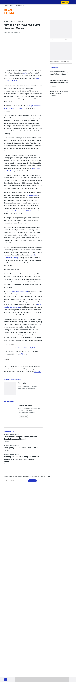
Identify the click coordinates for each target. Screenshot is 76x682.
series (25, 73)
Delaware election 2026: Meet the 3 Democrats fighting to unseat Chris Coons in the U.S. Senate (59, 82)
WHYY (5, 2)
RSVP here (23, 354)
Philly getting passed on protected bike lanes (21, 448)
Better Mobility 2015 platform (18, 291)
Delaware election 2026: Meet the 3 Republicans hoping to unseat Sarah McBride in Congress (59, 91)
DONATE (65, 2)
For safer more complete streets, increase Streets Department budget (20, 437)
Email (16, 359)
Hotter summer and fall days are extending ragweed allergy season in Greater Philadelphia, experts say (59, 72)
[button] (5, 679)
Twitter (13, 359)
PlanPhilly (22, 383)
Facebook (10, 359)
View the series (23, 416)
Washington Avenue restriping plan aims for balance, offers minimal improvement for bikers (21, 458)
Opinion (6, 21)
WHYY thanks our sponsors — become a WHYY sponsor (59, 39)
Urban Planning (9, 5)
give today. (37, 371)
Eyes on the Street (16, 21)
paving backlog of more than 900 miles (20, 211)
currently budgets (32, 195)
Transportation (20, 5)
